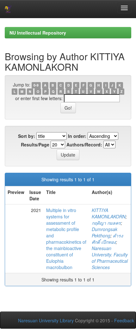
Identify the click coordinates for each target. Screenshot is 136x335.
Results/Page (35, 144)
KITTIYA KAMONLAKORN (109, 213)
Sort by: (26, 136)
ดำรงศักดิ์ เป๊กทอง (107, 238)
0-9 (36, 85)
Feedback (124, 320)
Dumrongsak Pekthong (104, 232)
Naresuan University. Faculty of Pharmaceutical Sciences (110, 257)
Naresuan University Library (46, 320)
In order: (77, 136)
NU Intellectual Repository (37, 32)
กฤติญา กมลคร (106, 223)
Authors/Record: (84, 144)
